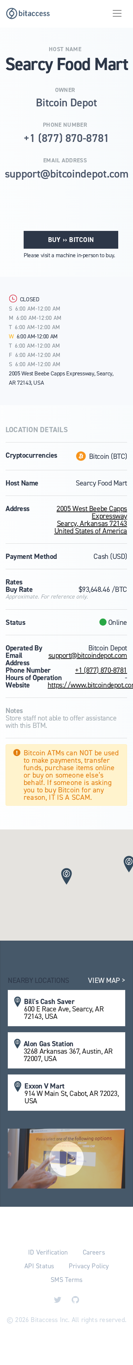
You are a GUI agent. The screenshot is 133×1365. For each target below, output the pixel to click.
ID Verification (48, 1252)
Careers (94, 1252)
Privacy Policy (89, 1266)
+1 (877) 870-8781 (101, 670)
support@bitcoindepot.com (87, 655)
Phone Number (65, 125)
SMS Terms (66, 1279)
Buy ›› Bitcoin (71, 239)
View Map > (106, 980)
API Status (39, 1266)
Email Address (65, 160)
